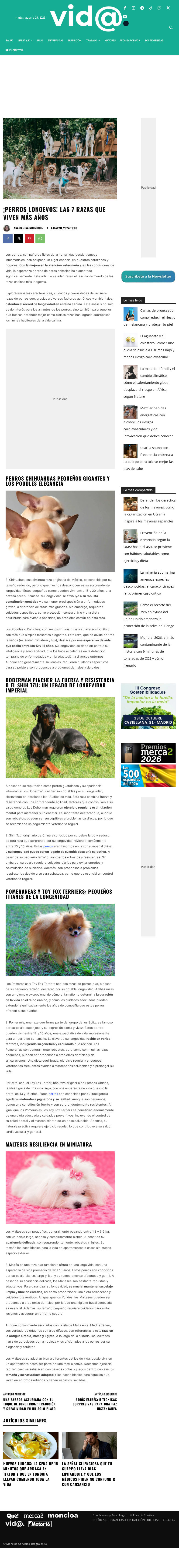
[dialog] (89, 774)
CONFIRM (57, 841)
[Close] (169, 699)
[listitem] (89, 762)
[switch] (147, 773)
